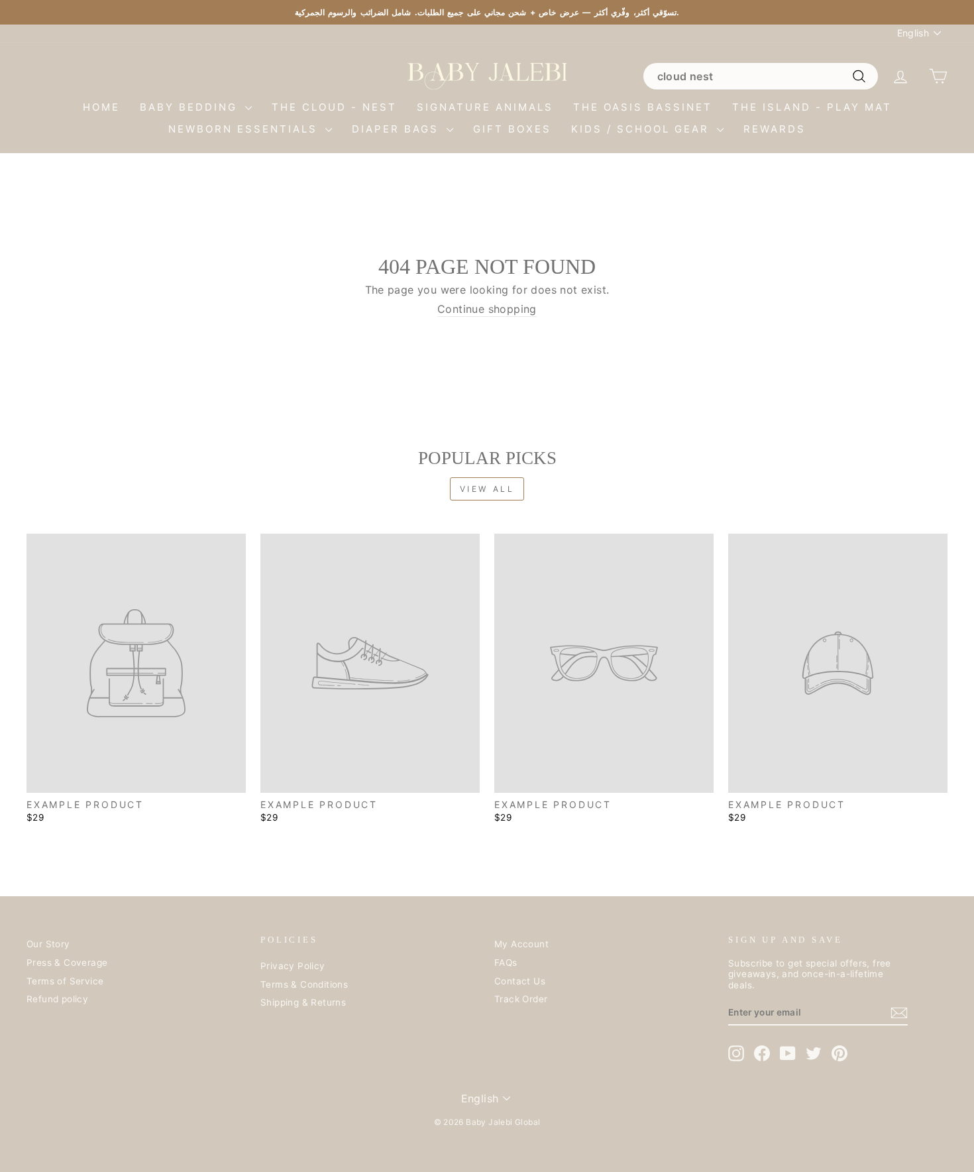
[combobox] (760, 76)
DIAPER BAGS (397, 129)
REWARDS (774, 129)
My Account (521, 944)
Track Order (520, 999)
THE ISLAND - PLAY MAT (812, 107)
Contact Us (519, 981)
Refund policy (57, 999)
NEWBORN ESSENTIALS (245, 129)
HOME (101, 107)
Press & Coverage (67, 962)
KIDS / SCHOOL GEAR (642, 129)
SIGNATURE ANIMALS (485, 107)
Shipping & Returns (303, 1002)
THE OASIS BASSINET (642, 107)
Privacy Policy (292, 966)
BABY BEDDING (191, 107)
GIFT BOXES (512, 129)
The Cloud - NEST (334, 107)
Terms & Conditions (304, 984)
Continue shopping (487, 309)
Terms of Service (65, 981)
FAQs (505, 962)
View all (487, 489)
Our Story (48, 944)
